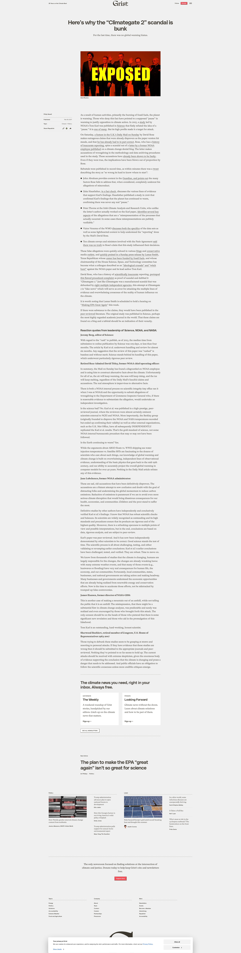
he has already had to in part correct (115, 142)
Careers (96, 911)
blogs (139, 251)
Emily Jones (98, 821)
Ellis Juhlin (97, 807)
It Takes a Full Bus (176, 811)
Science (121, 125)
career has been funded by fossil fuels (125, 258)
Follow (177, 3)
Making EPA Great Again (94, 305)
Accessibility (143, 916)
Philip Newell (48, 114)
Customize (176, 947)
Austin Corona (132, 826)
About (96, 903)
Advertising (142, 911)
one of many (100, 129)
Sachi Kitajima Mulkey (176, 805)
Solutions (52, 908)
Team (95, 906)
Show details (57, 949)
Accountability (53, 911)
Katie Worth (69, 826)
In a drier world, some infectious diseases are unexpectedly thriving (178, 799)
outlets (90, 254)
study (142, 122)
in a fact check (108, 191)
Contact (96, 908)
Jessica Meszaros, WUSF (56, 826)
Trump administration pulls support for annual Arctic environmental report (104, 828)
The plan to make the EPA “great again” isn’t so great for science (114, 764)
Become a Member (145, 908)
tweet (156, 169)
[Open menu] (190, 3)
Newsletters (142, 903)
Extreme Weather (54, 913)
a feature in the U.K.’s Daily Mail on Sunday (117, 134)
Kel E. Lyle (172, 813)
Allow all (177, 942)
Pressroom (97, 916)
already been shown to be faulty (139, 156)
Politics (91, 773)
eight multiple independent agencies (113, 285)
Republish (142, 913)
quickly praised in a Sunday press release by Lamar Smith (129, 254)
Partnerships (98, 913)
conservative (153, 251)
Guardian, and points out (135, 178)
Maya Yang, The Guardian (102, 834)
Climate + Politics (67, 124)
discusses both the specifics (126, 228)
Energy (51, 903)
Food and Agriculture (55, 916)
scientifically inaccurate (126, 274)
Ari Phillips (83, 773)
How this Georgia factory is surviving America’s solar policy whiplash (104, 815)
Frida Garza (173, 829)
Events (141, 906)
